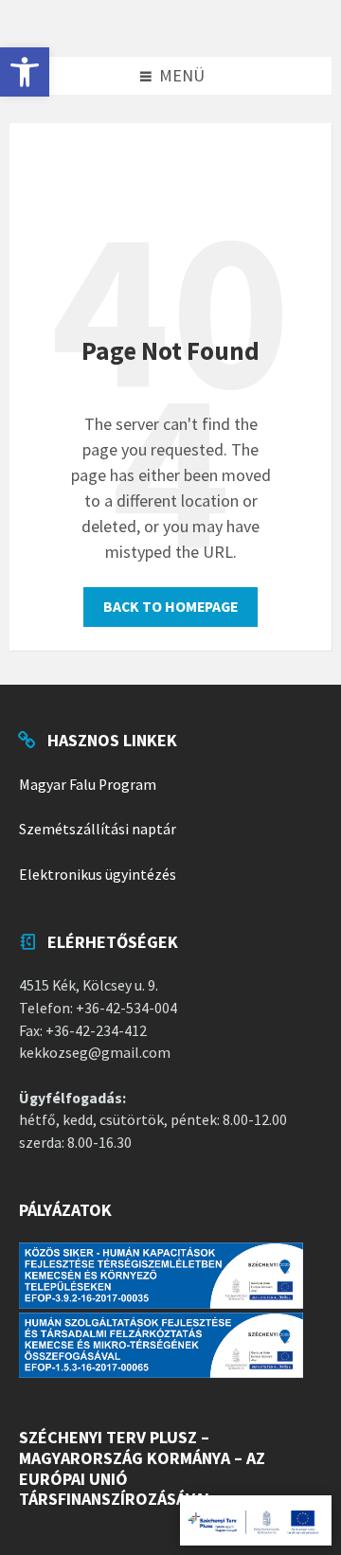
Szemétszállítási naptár (97, 829)
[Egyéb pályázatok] (256, 1520)
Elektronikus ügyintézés (97, 875)
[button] (24, 72)
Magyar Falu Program (87, 785)
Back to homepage (170, 607)
